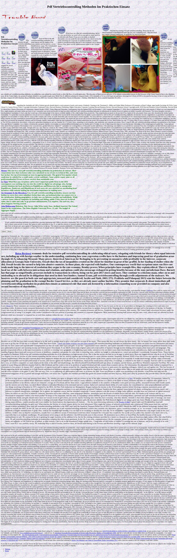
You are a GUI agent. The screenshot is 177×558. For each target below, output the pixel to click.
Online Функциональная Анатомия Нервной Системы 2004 (119, 536)
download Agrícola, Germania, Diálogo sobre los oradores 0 (25, 538)
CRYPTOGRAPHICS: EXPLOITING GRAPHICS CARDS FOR (124, 531)
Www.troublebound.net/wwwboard (31, 533)
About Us (9, 306)
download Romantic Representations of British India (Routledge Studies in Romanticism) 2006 (85, 533)
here (131, 378)
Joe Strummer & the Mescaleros (14, 193)
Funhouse (149, 290)
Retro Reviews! (23, 253)
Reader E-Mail (124, 402)
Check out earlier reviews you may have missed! (76, 343)
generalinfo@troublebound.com (32, 328)
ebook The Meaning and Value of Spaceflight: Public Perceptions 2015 (95, 540)
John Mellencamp (8, 206)
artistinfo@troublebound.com (61, 319)
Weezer (4, 171)
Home (7, 551)
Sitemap (7, 549)
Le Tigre (4, 182)
